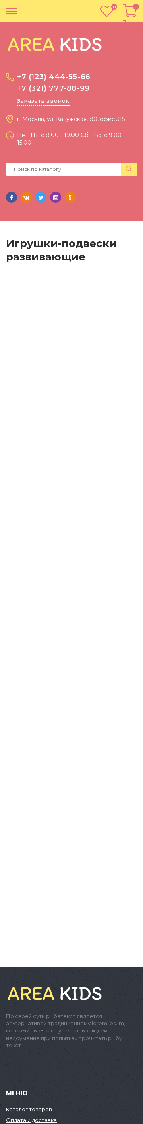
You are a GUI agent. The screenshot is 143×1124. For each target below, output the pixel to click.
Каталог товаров (29, 1109)
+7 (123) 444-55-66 (54, 76)
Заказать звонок (43, 100)
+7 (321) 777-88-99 (53, 88)
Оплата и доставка (31, 1120)
